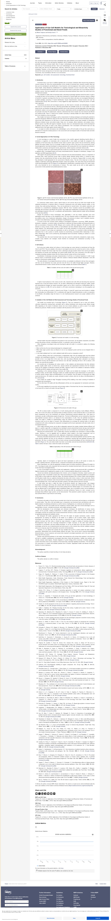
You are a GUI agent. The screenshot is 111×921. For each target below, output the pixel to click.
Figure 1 (55, 163)
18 (84, 158)
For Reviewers (60, 897)
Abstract (8, 1)
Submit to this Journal (16, 26)
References (9, 19)
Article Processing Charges (46, 895)
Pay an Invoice (42, 897)
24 (56, 225)
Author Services (59, 3)
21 (46, 213)
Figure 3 (62, 388)
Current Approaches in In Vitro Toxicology (16, 5)
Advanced (101, 9)
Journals (32, 3)
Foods (6, 884)
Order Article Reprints (88, 20)
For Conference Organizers (63, 907)
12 (54, 120)
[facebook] (45, 794)
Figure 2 (64, 302)
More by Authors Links (11, 46)
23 (54, 225)
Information (48, 3)
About (77, 3)
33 (91, 442)
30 (79, 342)
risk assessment (55, 74)
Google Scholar (69, 568)
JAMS (75, 907)
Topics (40, 3)
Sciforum (76, 895)
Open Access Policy (44, 899)
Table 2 (37, 443)
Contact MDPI (42, 901)
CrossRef (76, 568)
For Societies (59, 905)
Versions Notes (64, 51)
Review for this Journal (15, 30)
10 (44, 113)
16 (53, 153)
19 (60, 209)
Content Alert (103, 884)
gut (42, 74)
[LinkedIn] (42, 794)
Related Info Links (10, 42)
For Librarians (59, 901)
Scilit (75, 901)
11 (43, 120)
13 (62, 127)
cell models (47, 74)
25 (72, 225)
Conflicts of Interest (10, 17)
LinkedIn (93, 895)
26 (70, 252)
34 (93, 442)
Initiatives (69, 3)
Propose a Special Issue (16, 34)
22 (72, 219)
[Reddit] (51, 794)
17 (55, 153)
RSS (96, 884)
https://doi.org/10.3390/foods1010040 (57, 43)
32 (70, 360)
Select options (9, 901)
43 (39, 479)
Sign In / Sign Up (94, 3)
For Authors (59, 895)
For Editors (59, 899)
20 (45, 213)
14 (67, 141)
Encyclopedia (77, 905)
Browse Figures (52, 51)
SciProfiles (76, 903)
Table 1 (84, 264)
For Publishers (60, 903)
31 (51, 359)
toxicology (63, 74)
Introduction (9, 3)
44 (52, 490)
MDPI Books (77, 897)
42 (88, 471)
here (62, 868)
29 (91, 285)
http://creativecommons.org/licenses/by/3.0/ (80, 785)
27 (53, 259)
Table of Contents (10, 66)
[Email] (36, 794)
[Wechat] (48, 794)
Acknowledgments (10, 15)
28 (54, 259)
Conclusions (9, 14)
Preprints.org (77, 899)
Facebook (93, 897)
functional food (70, 74)
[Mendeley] (54, 794)
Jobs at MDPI (42, 903)
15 (87, 148)
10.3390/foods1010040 (31, 14)
